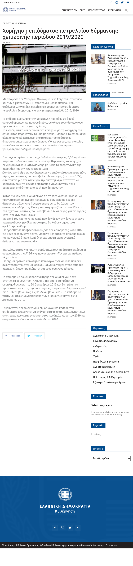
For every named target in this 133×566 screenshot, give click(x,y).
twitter (114, 92)
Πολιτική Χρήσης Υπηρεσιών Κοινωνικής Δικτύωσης (78, 545)
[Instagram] (116, 2)
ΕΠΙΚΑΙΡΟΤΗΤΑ (69, 10)
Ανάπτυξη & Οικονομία (105, 335)
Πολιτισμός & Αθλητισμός (107, 377)
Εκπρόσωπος (100, 95)
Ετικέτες (96, 434)
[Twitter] (122, 2)
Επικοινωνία (112, 545)
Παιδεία (97, 351)
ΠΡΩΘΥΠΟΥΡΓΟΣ (96, 10)
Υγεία (96, 356)
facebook (121, 92)
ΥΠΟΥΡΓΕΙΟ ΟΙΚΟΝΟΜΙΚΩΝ (14, 23)
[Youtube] (128, 2)
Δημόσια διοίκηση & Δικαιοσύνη (111, 372)
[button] (126, 10)
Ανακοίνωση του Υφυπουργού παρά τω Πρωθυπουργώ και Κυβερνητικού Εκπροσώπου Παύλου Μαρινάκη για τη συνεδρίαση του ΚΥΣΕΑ (119, 273)
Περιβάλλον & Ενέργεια (106, 361)
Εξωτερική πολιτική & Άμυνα (109, 382)
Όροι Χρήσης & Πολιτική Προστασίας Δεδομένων (26, 545)
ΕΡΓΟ (82, 10)
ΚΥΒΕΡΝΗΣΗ (114, 10)
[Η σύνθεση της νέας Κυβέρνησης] (98, 107)
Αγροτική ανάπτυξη (104, 366)
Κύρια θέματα (100, 126)
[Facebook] (110, 2)
